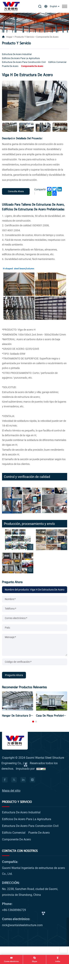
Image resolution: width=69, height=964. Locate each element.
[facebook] (5, 779)
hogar (9, 37)
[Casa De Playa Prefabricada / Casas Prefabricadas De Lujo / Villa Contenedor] (51, 701)
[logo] (11, 6)
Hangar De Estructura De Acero (21, 715)
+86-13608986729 (14, 910)
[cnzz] (41, 768)
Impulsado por (25, 768)
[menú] (64, 6)
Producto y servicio (24, 37)
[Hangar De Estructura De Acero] (17, 701)
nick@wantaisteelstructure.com (22, 925)
